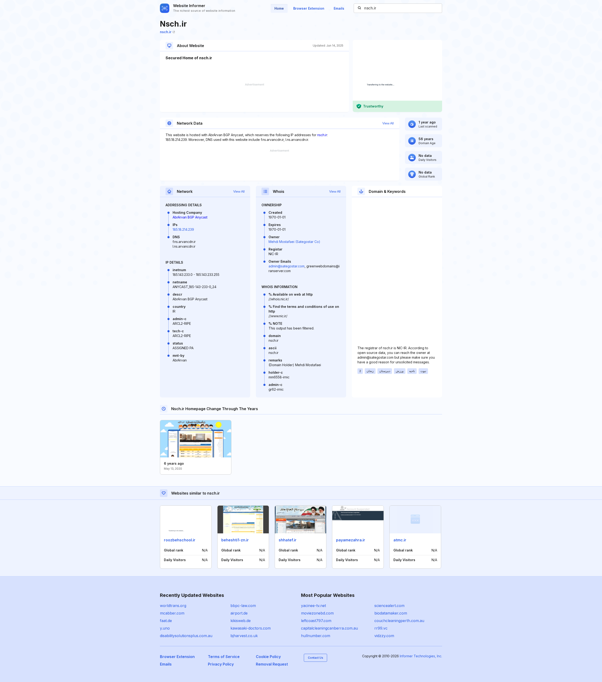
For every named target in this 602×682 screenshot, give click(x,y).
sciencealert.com (389, 605)
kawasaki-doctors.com (250, 628)
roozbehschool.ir (179, 540)
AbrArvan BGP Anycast (190, 217)
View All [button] (388, 123)
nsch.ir (165, 32)
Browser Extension (308, 8)
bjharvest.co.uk (244, 635)
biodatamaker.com (390, 613)
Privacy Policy (221, 664)
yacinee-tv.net (313, 605)
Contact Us (315, 657)
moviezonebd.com (317, 613)
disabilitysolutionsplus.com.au (186, 635)
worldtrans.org (173, 605)
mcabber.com (172, 613)
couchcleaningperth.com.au (399, 620)
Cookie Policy (268, 656)
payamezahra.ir (350, 540)
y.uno (165, 628)
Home (279, 8)
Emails (339, 8)
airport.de (239, 613)
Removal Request (272, 664)
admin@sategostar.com (287, 266)
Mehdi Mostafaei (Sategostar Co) (294, 242)
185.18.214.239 (183, 229)
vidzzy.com (384, 635)
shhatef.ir (288, 540)
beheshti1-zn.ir (235, 540)
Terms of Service (224, 656)
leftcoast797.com (316, 620)
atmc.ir (399, 540)
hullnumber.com (315, 635)
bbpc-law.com (243, 605)
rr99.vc (381, 628)
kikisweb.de (240, 620)
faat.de (166, 620)
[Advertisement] (254, 97)
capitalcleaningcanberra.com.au (329, 628)
